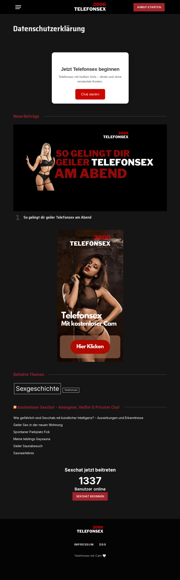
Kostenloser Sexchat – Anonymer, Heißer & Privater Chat (68, 407)
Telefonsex (70, 390)
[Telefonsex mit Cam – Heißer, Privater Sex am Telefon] (90, 7)
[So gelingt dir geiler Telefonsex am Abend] (90, 167)
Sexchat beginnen (90, 496)
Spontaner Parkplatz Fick (31, 432)
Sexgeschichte (37, 388)
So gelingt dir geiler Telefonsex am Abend (57, 217)
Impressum (84, 544)
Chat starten (90, 94)
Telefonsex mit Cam (88, 555)
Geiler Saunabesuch (28, 446)
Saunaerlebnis (23, 453)
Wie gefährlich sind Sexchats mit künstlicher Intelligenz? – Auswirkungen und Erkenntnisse (78, 418)
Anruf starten (149, 7)
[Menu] (18, 7)
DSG (102, 544)
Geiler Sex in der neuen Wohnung (38, 425)
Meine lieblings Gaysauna (31, 439)
